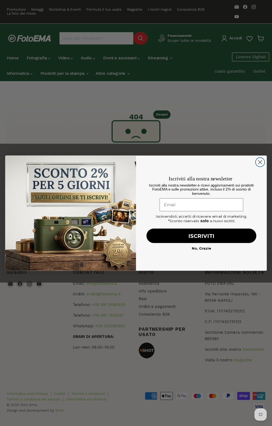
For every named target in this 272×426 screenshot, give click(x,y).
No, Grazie (201, 248)
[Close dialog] (260, 162)
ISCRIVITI (201, 236)
